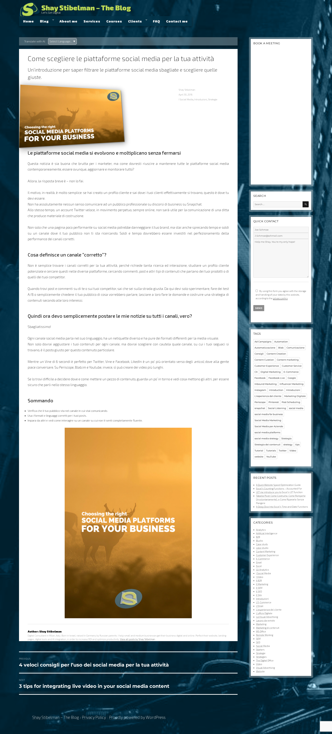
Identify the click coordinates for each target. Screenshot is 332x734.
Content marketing (288, 359)
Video (292, 450)
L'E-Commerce (263, 602)
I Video (259, 577)
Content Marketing (265, 551)
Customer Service (292, 365)
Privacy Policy (94, 717)
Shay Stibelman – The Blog (86, 7)
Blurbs (259, 540)
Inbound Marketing (266, 384)
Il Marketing (262, 584)
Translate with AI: (34, 41)
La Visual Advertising (267, 617)
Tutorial (259, 450)
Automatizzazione (265, 347)
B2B (258, 537)
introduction (276, 390)
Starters (260, 649)
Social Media (263, 646)
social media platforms (267, 432)
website (259, 456)
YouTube (271, 456)
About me (68, 21)
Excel (259, 566)
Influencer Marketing (291, 384)
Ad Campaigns (263, 341)
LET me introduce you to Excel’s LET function (279, 492)
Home (28, 21)
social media (296, 408)
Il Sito (259, 595)
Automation (281, 341)
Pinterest (274, 402)
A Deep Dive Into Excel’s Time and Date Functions (282, 506)
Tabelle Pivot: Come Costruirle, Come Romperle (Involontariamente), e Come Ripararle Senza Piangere (281, 499)
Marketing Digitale (295, 396)
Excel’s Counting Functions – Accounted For (279, 488)
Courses (114, 21)
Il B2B (259, 580)
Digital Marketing (271, 371)
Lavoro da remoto (265, 620)
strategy (287, 444)
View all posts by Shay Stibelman (137, 639)
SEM (258, 638)
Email (259, 562)
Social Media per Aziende (269, 426)
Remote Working (264, 635)
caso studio (262, 548)
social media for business (269, 414)
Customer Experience (267, 365)
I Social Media (186, 99)
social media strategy (266, 438)
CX (256, 371)
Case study (262, 544)
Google (292, 378)
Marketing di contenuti (267, 627)
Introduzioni (200, 99)
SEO (258, 642)
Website (260, 671)
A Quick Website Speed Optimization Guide (278, 485)
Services (92, 21)
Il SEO (259, 591)
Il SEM (259, 587)
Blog (44, 21)
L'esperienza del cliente (268, 396)
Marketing (261, 624)
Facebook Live (277, 378)
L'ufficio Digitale (264, 613)
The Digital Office (265, 660)
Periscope (260, 402)
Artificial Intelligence (266, 533)
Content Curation (264, 359)
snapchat (260, 408)
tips (297, 444)
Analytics (261, 529)
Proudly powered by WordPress (137, 717)
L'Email (259, 606)
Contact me (177, 21)
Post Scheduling (291, 402)
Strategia (286, 438)
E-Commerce (291, 371)
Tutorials (271, 450)
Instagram (260, 390)
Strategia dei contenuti (267, 444)
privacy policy (280, 298)
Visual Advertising (265, 667)
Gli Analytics (262, 569)
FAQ (156, 21)
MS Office (261, 631)
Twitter (283, 450)
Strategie (212, 99)
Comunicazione (296, 347)
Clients (135, 21)
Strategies (261, 656)
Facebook (260, 378)
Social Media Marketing (268, 420)
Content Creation (276, 353)
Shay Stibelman (187, 89)
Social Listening (277, 408)
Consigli (259, 353)
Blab (281, 347)
